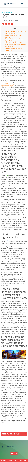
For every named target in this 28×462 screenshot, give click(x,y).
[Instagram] (16, 453)
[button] (3, 24)
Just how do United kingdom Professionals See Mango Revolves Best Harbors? (15, 44)
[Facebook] (12, 453)
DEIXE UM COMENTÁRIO (11, 434)
